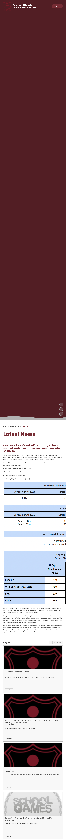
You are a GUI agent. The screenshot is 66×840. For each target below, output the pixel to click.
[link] (51, 642)
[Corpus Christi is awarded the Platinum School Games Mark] (33, 804)
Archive (59, 642)
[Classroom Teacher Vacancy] (33, 657)
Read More (9, 690)
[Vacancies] (33, 755)
